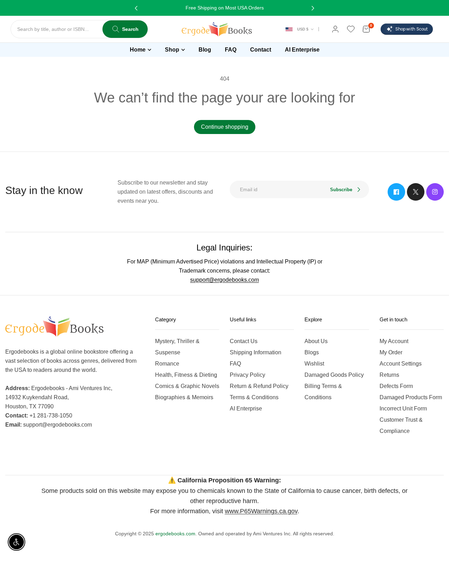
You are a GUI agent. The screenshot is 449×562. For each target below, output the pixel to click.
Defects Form (396, 386)
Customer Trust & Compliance (401, 425)
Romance (167, 364)
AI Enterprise (246, 409)
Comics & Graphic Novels (187, 386)
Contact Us (243, 341)
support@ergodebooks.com (224, 280)
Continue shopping (224, 127)
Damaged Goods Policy (334, 375)
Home (138, 50)
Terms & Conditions (254, 397)
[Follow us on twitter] (415, 192)
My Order (391, 352)
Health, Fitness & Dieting (186, 375)
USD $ (302, 29)
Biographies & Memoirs (184, 397)
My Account (394, 341)
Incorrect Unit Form (403, 409)
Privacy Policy (247, 375)
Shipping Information (255, 352)
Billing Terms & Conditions (323, 391)
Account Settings (401, 364)
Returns (389, 375)
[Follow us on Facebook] (396, 192)
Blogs (311, 352)
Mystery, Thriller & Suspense (177, 346)
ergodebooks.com (175, 533)
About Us (316, 341)
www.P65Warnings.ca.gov (261, 511)
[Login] (335, 29)
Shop (172, 50)
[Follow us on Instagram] (435, 192)
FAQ (235, 364)
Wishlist (314, 364)
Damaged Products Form (411, 397)
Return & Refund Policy (259, 386)
